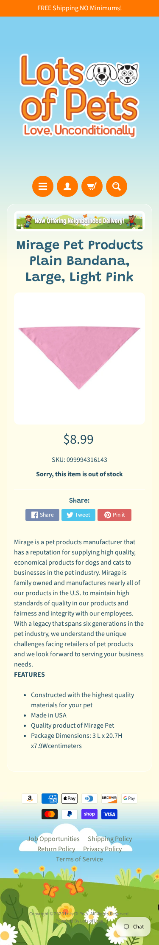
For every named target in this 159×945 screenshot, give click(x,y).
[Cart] (92, 186)
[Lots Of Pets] (79, 96)
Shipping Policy (110, 839)
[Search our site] (116, 186)
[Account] (67, 186)
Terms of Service (79, 859)
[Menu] (42, 186)
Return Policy (56, 849)
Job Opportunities (53, 839)
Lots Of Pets (76, 914)
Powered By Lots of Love (79, 921)
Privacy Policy (102, 849)
